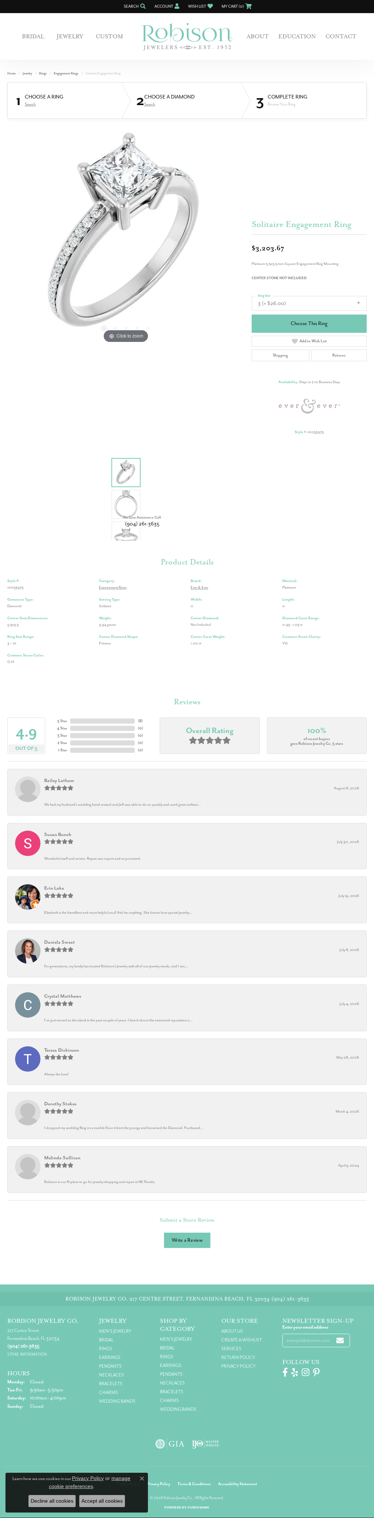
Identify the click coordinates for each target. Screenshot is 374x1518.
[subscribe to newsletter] (340, 1340)
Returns (339, 355)
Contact (340, 36)
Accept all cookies (102, 1501)
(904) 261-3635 (142, 524)
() (140, 720)
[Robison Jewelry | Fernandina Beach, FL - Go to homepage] (187, 37)
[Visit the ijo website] (205, 1444)
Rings (43, 74)
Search (30, 104)
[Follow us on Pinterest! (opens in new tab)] (316, 1372)
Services (231, 1349)
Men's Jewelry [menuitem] (115, 1331)
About (258, 36)
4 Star (62, 728)
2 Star (62, 742)
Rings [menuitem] (105, 1349)
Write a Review (187, 1240)
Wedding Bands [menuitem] (117, 1401)
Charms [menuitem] (108, 1392)
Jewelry (70, 36)
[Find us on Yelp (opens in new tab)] (294, 1372)
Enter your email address (305, 1327)
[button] (134, 6)
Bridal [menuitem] (106, 1340)
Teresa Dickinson (61, 1050)
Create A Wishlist (241, 1340)
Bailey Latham (59, 780)
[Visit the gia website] (169, 1444)
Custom (109, 36)
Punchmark (198, 1508)
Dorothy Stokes (60, 1104)
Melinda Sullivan (62, 1158)
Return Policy (238, 1357)
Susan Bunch (57, 834)
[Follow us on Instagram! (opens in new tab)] (305, 1372)
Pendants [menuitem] (110, 1366)
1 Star (62, 750)
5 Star (62, 720)
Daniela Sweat (59, 942)
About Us (232, 1331)
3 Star (62, 735)
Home (11, 74)
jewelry (27, 74)
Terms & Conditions (194, 1484)
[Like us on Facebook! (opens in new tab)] (285, 1372)
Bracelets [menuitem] (110, 1384)
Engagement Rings (66, 74)
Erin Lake (54, 888)
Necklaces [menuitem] (111, 1375)
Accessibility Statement (237, 1484)
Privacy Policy (238, 1366)
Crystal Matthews (62, 996)
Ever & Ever (199, 587)
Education (297, 36)
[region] (126, 235)
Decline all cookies (52, 1501)
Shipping (280, 355)
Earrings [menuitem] (110, 1357)
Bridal (33, 36)
